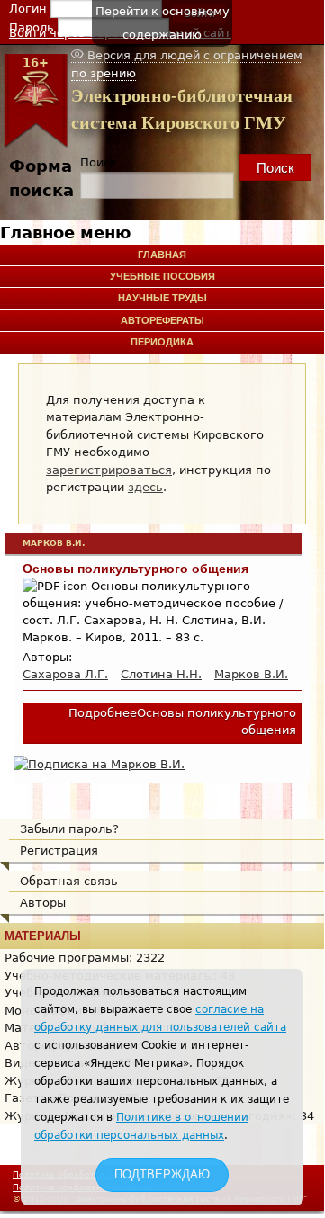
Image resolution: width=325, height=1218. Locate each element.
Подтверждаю (162, 1174)
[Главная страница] (35, 144)
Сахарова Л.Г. (65, 674)
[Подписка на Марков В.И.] (99, 764)
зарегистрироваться (109, 470)
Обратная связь (69, 881)
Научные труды (162, 297)
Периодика (162, 341)
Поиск (98, 162)
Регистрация (59, 850)
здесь (145, 487)
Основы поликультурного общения (135, 568)
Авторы (43, 902)
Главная (162, 254)
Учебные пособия (162, 276)
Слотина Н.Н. (161, 674)
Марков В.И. (251, 674)
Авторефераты (162, 320)
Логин (29, 8)
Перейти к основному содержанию (162, 22)
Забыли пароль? (69, 829)
